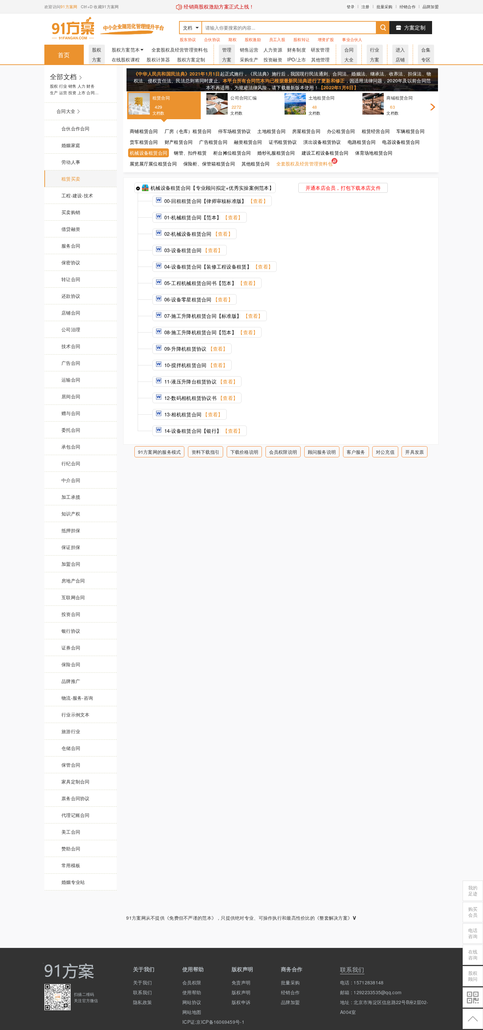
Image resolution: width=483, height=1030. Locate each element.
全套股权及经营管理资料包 (179, 49)
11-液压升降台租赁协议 (200, 381)
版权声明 (241, 992)
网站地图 (191, 1012)
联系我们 (142, 992)
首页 (64, 54)
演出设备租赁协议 (322, 142)
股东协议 (188, 39)
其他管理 (320, 59)
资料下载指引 (206, 452)
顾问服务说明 (322, 452)
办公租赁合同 (341, 131)
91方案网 (68, 6)
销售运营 (249, 49)
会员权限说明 (283, 452)
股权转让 (301, 39)
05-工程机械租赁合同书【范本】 (210, 282)
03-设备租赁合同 (193, 250)
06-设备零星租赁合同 (198, 299)
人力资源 (273, 49)
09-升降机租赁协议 (195, 348)
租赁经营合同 (376, 131)
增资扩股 (326, 39)
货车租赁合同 (144, 142)
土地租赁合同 (271, 131)
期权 (232, 39)
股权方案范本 (126, 49)
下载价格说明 (244, 452)
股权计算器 (158, 59)
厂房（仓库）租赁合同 (188, 131)
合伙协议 (212, 39)
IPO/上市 (296, 59)
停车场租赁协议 (234, 131)
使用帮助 (191, 992)
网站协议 (191, 1002)
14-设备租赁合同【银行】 (203, 430)
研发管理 (320, 49)
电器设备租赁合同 (401, 142)
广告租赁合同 (213, 142)
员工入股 (277, 39)
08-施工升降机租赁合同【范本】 (210, 332)
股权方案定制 (191, 59)
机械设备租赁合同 (148, 152)
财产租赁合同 (179, 142)
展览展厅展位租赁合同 (153, 163)
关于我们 (142, 982)
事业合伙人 (352, 39)
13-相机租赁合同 (193, 414)
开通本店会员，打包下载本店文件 (343, 187)
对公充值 (385, 452)
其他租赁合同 (256, 163)
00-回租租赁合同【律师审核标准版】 (215, 200)
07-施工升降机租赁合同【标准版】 (213, 315)
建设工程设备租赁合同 (325, 152)
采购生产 (249, 59)
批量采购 (385, 6)
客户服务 (356, 452)
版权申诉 (241, 1002)
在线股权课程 (126, 59)
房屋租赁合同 (306, 131)
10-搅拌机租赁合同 (195, 365)
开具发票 (414, 452)
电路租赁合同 (362, 142)
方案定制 (415, 27)
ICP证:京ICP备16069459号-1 (202, 1022)
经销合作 (408, 6)
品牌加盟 (431, 6)
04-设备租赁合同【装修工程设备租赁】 (218, 266)
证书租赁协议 (283, 142)
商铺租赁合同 (144, 131)
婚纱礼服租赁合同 (276, 152)
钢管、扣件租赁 (190, 152)
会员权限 (191, 982)
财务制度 (296, 49)
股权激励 (253, 39)
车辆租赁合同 (410, 131)
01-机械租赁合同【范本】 (203, 217)
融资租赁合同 (248, 142)
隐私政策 (142, 1002)
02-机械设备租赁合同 (198, 233)
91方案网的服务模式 (159, 452)
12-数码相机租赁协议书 (200, 397)
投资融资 (273, 59)
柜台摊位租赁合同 (232, 152)
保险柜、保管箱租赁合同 (209, 163)
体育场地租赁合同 (374, 152)
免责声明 (241, 982)
